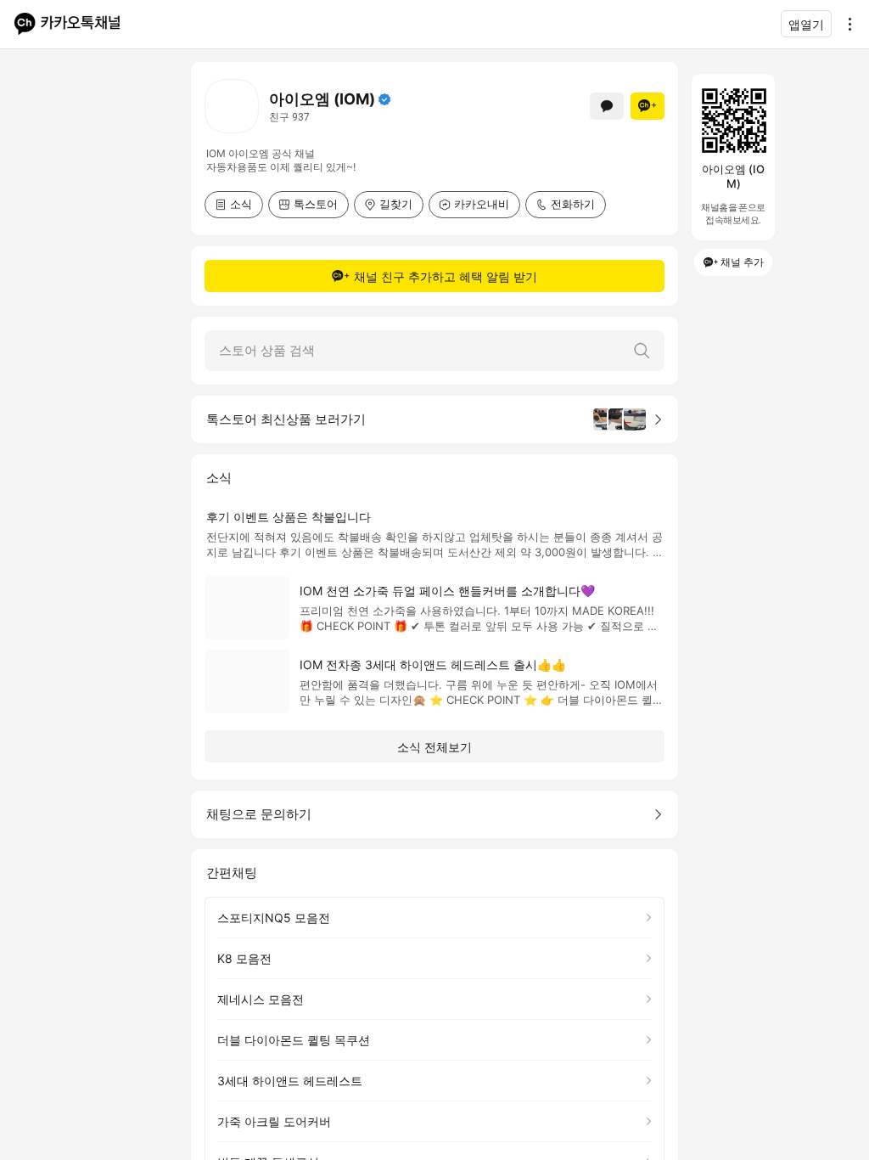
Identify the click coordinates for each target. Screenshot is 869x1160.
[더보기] (845, 24)
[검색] (641, 351)
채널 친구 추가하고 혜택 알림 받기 (445, 276)
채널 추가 (742, 262)
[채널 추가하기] (647, 106)
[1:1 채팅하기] (607, 106)
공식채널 (384, 99)
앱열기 (806, 24)
